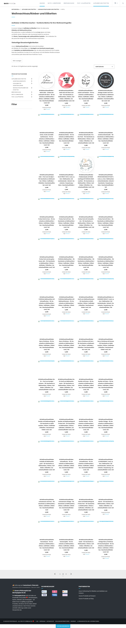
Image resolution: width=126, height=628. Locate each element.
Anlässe (42, 3)
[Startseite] (9, 3)
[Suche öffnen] (123, 3)
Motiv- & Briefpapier (54, 3)
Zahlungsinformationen (62, 621)
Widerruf (73, 621)
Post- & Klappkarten (83, 3)
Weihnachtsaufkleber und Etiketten (48, 9)
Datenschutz (50, 621)
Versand (48, 109)
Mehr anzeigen (17, 60)
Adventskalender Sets (19, 81)
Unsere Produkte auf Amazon (87, 596)
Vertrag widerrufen (63, 626)
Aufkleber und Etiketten (101, 3)
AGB (37, 621)
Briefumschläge (69, 3)
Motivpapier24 (15, 9)
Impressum (42, 621)
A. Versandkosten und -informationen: (88, 621)
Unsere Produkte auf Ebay (86, 598)
